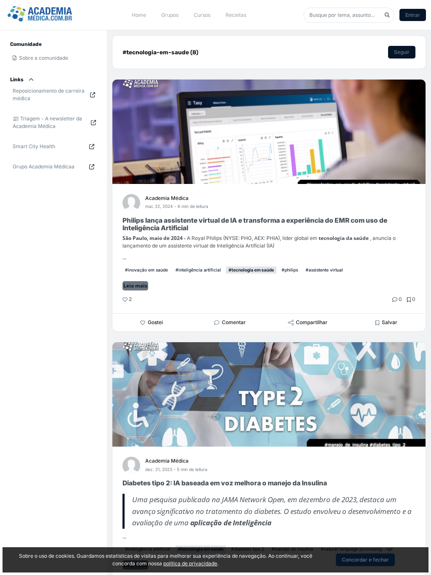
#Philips (290, 269)
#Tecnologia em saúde (251, 269)
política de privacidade (190, 563)
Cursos (202, 15)
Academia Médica (167, 198)
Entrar (412, 15)
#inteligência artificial (198, 269)
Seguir (402, 52)
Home (139, 15)
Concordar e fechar (365, 559)
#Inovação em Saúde (146, 269)
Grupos (169, 15)
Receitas (236, 15)
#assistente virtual (324, 269)
